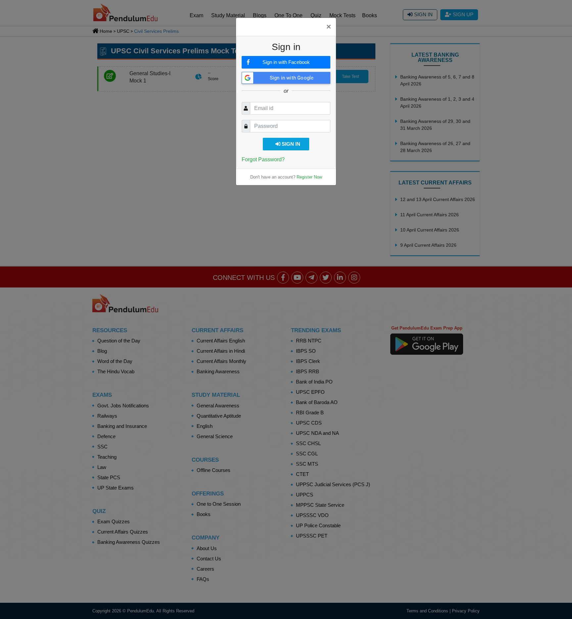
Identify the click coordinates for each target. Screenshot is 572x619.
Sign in (290, 144)
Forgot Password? (263, 159)
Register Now (309, 177)
